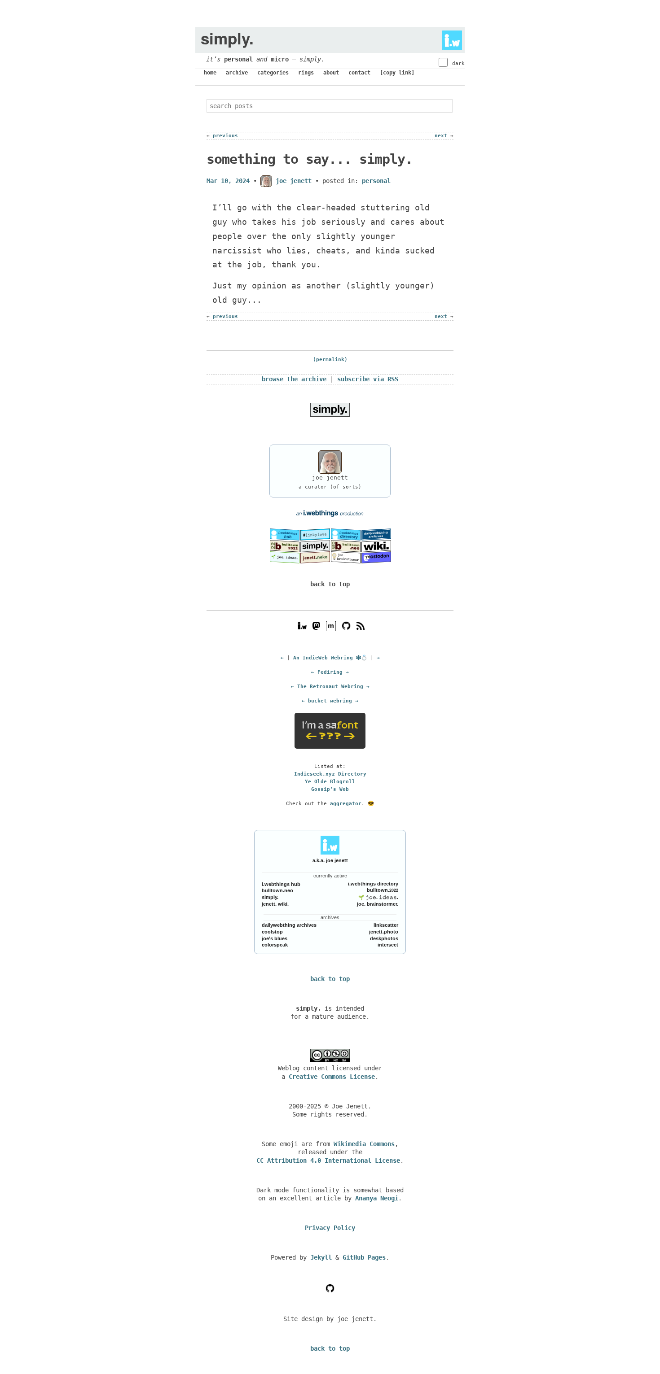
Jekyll (321, 1257)
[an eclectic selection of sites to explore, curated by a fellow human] (345, 534)
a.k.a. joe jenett (330, 860)
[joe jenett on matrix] (330, 625)
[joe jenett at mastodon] (376, 556)
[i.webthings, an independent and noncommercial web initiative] (284, 534)
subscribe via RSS (367, 379)
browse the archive (294, 379)
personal (238, 59)
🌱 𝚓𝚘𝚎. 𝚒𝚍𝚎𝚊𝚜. (378, 897)
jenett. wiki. (275, 904)
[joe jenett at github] (346, 625)
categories (273, 73)
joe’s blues (274, 938)
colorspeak (275, 944)
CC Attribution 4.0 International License (328, 1160)
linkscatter (386, 925)
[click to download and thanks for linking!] (330, 409)
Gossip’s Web (330, 789)
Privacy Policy (330, 1227)
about (331, 73)
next (441, 135)
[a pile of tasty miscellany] (376, 545)
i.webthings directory (373, 883)
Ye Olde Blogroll (330, 781)
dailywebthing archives (289, 925)
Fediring (330, 672)
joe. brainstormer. (377, 904)
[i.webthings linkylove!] (315, 534)
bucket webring (330, 701)
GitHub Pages (364, 1257)
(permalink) (330, 359)
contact (359, 73)
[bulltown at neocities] (345, 545)
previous (225, 135)
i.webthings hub (281, 884)
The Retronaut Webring (330, 686)
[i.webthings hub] (302, 625)
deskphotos (384, 938)
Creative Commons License (332, 1076)
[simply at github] (330, 1287)
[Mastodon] (316, 625)
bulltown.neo (277, 890)
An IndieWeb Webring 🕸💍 (330, 657)
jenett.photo (383, 931)
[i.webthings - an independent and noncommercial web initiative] (449, 38)
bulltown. (382, 890)
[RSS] (360, 625)
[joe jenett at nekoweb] (315, 556)
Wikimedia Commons (364, 1143)
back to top (330, 584)
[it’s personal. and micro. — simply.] (315, 545)
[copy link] (397, 73)
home (210, 73)
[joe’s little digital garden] (284, 556)
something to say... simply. (310, 159)
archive (237, 73)
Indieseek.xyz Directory (330, 774)
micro (280, 59)
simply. (270, 897)
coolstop (272, 931)
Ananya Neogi (376, 1198)
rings (306, 73)
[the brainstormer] (345, 556)
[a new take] (284, 545)
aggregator (345, 803)
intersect (388, 944)
